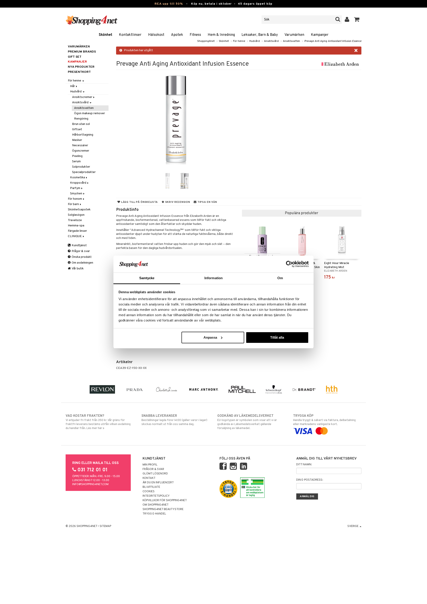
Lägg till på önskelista (139, 202)
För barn (74, 204)
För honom (75, 199)
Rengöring (81, 119)
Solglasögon (76, 215)
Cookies (149, 491)
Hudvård (254, 41)
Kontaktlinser (130, 35)
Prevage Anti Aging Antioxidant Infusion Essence (332, 41)
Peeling (77, 156)
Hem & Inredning (221, 35)
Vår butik (77, 268)
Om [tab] (280, 278)
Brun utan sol (81, 124)
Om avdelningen (82, 263)
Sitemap (105, 526)
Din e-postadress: (309, 480)
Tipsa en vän (207, 202)
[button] (356, 19)
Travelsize (75, 220)
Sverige (353, 526)
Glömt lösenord (155, 474)
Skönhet (105, 35)
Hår (73, 86)
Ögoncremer (80, 151)
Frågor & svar (80, 251)
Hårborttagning (82, 135)
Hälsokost (156, 35)
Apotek (177, 35)
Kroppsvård (78, 183)
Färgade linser (77, 231)
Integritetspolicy (156, 496)
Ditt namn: (304, 464)
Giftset (77, 129)
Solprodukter (81, 167)
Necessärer (80, 145)
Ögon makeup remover (89, 113)
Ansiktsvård (271, 41)
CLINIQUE (75, 236)
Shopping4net (206, 41)
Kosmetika (78, 177)
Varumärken (294, 35)
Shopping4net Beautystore (163, 509)
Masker (77, 140)
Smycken (76, 193)
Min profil (150, 465)
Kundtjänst (79, 245)
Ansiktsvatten (291, 41)
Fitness (195, 35)
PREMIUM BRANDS (82, 52)
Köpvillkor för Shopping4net (165, 500)
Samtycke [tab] (147, 278)
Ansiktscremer (82, 97)
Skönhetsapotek (79, 210)
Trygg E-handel (154, 514)
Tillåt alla (277, 337)
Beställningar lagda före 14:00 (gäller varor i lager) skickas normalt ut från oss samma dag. (174, 420)
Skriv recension (177, 202)
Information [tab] (213, 278)
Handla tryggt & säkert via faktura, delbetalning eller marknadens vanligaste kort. (324, 420)
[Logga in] (347, 19)
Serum (76, 161)
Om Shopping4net (156, 505)
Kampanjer (319, 35)
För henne (239, 41)
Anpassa (210, 337)
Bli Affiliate (151, 487)
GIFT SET (74, 57)
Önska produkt (81, 257)
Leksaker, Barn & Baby (260, 35)
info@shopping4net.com (90, 484)
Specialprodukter (84, 172)
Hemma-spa (76, 226)
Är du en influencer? (158, 482)
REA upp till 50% (169, 4)
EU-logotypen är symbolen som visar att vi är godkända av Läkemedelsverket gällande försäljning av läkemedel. (247, 422)
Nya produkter (81, 67)
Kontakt (149, 478)
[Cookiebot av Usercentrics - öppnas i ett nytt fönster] (289, 264)
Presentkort (79, 72)
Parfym (75, 188)
